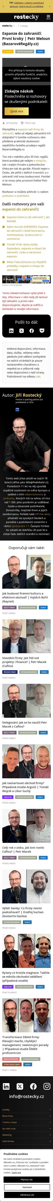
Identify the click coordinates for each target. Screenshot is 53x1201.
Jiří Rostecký (11, 123)
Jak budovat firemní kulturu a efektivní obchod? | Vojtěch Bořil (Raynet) (25, 597)
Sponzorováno (25, 51)
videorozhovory (34, 494)
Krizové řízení (11, 1059)
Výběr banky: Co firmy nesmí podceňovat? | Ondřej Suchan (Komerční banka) (23, 912)
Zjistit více (16, 1172)
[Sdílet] (31, 330)
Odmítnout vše (27, 1194)
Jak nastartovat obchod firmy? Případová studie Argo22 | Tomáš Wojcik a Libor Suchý (25, 787)
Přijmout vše (27, 1179)
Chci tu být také (16, 285)
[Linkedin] (11, 330)
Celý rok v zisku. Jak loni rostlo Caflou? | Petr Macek (23, 849)
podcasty (8, 498)
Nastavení (27, 1187)
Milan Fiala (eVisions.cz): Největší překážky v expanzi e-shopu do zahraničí (26, 266)
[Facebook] (33, 1086)
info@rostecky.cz (26, 1096)
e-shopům (40, 160)
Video (40, 51)
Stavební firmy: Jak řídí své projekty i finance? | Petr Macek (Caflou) (24, 662)
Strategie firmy (12, 1064)
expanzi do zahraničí (20, 209)
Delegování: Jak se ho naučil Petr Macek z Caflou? (24, 724)
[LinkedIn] (6, 1086)
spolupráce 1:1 (20, 526)
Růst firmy (9, 607)
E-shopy (24, 25)
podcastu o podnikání (15, 195)
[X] (21, 330)
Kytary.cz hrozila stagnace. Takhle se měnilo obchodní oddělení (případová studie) (25, 977)
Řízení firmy (10, 672)
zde (38, 376)
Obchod (8, 797)
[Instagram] (47, 1086)
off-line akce (42, 514)
